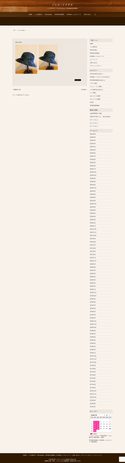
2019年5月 (93, 311)
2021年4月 (93, 248)
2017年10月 (93, 362)
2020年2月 (93, 286)
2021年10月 (93, 235)
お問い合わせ (87, 14)
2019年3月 (93, 314)
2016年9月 (93, 400)
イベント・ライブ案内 (96, 86)
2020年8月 (93, 267)
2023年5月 (93, 197)
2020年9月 (93, 264)
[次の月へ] (109, 415)
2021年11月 (93, 232)
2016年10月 (93, 397)
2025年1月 (93, 169)
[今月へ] (107, 415)
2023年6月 (93, 194)
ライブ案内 (93, 92)
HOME (30, 14)
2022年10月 (93, 203)
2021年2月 (93, 254)
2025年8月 (93, 153)
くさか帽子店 (38, 14)
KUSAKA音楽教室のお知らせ (97, 80)
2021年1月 (93, 257)
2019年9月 (93, 299)
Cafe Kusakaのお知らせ (96, 73)
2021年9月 (93, 238)
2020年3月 (93, 283)
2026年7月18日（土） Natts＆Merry (100, 116)
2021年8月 (93, 242)
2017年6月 (93, 375)
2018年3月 (93, 346)
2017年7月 (93, 372)
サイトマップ (93, 59)
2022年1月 (93, 226)
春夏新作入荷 (17, 89)
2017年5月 (93, 378)
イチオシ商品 (21, 30)
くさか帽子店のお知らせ (96, 89)
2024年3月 (93, 184)
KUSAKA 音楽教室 (59, 14)
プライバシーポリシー (96, 65)
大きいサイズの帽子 (95, 96)
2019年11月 (93, 292)
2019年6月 (93, 308)
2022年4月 (93, 216)
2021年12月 (93, 229)
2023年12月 (93, 188)
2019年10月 (93, 295)
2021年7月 (93, 245)
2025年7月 (93, 156)
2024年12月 (93, 172)
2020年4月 (93, 280)
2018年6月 (93, 337)
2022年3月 (93, 219)
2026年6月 (93, 137)
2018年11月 (93, 324)
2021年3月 (93, 251)
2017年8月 (93, 368)
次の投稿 (83, 89)
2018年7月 (93, 333)
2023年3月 (93, 200)
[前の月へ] (103, 415)
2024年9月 (93, 178)
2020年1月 (93, 289)
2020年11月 (93, 261)
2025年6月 (93, 159)
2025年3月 (93, 165)
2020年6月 (93, 273)
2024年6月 (93, 181)
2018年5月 (93, 340)
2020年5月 (93, 276)
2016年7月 (93, 406)
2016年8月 (93, 403)
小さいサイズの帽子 (95, 99)
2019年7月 (93, 305)
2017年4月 (93, 381)
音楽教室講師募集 (94, 105)
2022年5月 (93, 213)
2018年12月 (93, 321)
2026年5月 (93, 140)
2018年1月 (93, 353)
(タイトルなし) (94, 119)
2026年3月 (93, 143)
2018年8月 (93, 330)
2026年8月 (93, 134)
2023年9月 (93, 191)
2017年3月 (93, 384)
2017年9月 (93, 365)
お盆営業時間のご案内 (96, 113)
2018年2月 (93, 349)
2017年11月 (93, 359)
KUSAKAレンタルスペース (74, 14)
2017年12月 (93, 356)
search (95, 14)
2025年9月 (93, 150)
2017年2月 (93, 387)
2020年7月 (93, 270)
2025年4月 (93, 162)
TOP (14, 30)
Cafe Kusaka (48, 14)
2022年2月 (93, 223)
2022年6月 (93, 210)
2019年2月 (93, 318)
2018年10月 (93, 327)
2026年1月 (93, 146)
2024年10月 (93, 175)
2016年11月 (93, 394)
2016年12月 (93, 391)
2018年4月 (93, 343)
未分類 (91, 102)
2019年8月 (93, 302)
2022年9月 (93, 207)
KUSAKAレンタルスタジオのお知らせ (100, 77)
